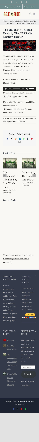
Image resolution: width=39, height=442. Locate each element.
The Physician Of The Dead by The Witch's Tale (12, 361)
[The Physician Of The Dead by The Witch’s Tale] (10, 159)
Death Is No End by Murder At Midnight (12, 379)
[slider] (32, 89)
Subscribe (29, 92)
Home (5, 21)
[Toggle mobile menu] (34, 14)
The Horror (25, 118)
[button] (4, 175)
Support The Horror (19, 96)
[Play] (6, 89)
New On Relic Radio (15, 21)
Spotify (7, 96)
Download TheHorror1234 (13, 92)
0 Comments (21, 121)
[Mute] (27, 89)
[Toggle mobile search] (30, 14)
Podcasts (10, 340)
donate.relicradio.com (15, 109)
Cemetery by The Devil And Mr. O (29, 175)
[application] (19, 89)
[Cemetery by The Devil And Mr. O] (29, 159)
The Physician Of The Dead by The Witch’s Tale (10, 179)
